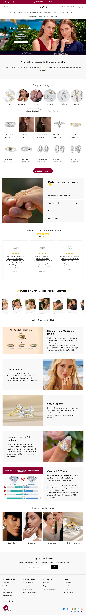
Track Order (6, 586)
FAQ (4, 589)
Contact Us (6, 583)
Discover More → (43, 170)
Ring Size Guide (7, 592)
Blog (44, 586)
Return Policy (67, 586)
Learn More (33, 380)
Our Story (46, 583)
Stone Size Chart (7, 595)
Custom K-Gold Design (49, 589)
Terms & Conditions (69, 592)
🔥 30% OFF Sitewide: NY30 (43, 2)
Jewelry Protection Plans (30, 586)
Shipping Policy (68, 583)
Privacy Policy (68, 589)
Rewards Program (28, 589)
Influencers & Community (30, 592)
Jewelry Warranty (28, 583)
